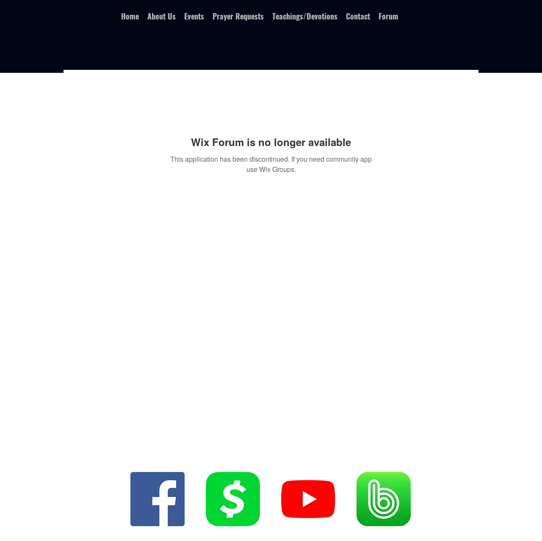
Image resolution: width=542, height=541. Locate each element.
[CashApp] (233, 499)
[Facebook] (157, 499)
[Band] (384, 499)
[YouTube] (308, 499)
